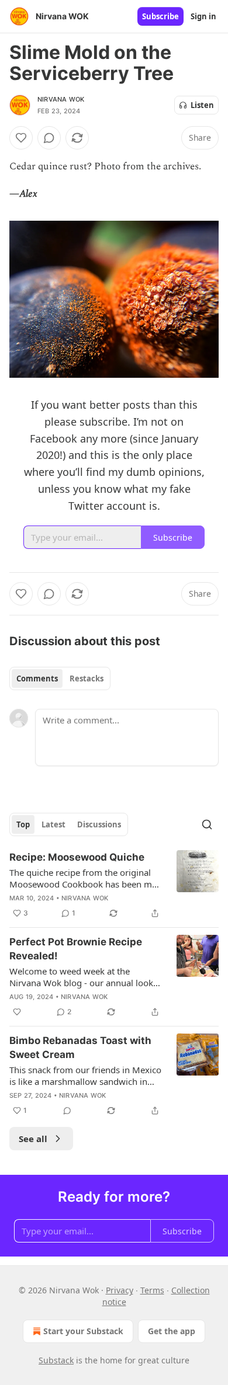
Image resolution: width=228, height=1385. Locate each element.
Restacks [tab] (86, 678)
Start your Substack (83, 1331)
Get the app (171, 1331)
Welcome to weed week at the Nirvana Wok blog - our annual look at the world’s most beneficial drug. (81, 977)
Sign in (203, 16)
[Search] (207, 824)
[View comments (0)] (49, 137)
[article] (114, 885)
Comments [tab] (37, 678)
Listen (202, 105)
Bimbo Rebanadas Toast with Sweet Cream (80, 1047)
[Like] (21, 137)
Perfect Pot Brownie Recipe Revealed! (75, 949)
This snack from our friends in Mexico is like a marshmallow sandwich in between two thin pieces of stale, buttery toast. (85, 1075)
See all (33, 1138)
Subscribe (160, 16)
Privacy (119, 1290)
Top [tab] (23, 824)
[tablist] (59, 678)
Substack (56, 1360)
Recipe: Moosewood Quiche (76, 857)
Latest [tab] (53, 824)
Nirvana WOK (60, 99)
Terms (152, 1290)
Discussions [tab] (99, 824)
